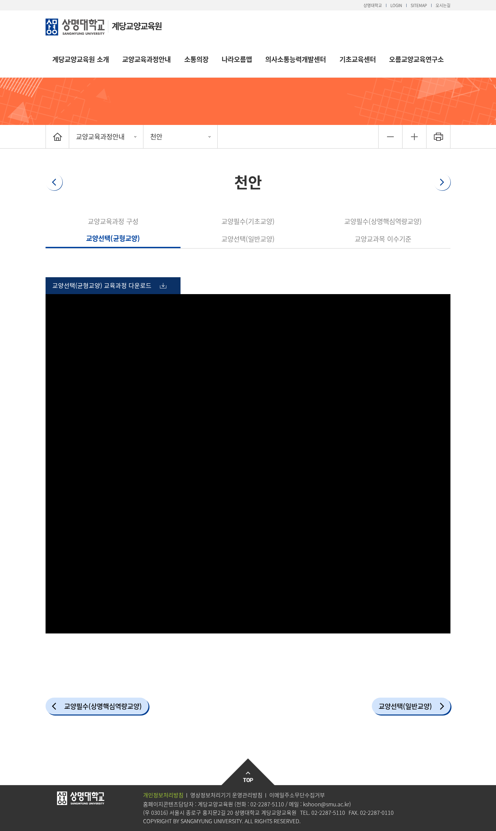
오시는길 (443, 5)
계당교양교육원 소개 (80, 59)
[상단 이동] (248, 772)
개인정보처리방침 (163, 795)
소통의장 (196, 59)
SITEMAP (419, 5)
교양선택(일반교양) (248, 239)
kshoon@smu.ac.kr (326, 804)
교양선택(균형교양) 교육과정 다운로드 (101, 285)
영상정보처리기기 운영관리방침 (226, 795)
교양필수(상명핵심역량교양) (383, 221)
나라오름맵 (237, 59)
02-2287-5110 (267, 804)
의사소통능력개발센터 (295, 59)
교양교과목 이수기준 (383, 239)
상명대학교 (372, 5)
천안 (156, 136)
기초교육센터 (357, 59)
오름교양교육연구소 (416, 59)
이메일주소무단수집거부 (297, 795)
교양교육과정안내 (146, 59)
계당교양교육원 (137, 26)
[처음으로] (57, 136)
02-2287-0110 (377, 812)
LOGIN (396, 5)
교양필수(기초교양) (248, 221)
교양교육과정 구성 (113, 221)
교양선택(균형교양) (113, 238)
